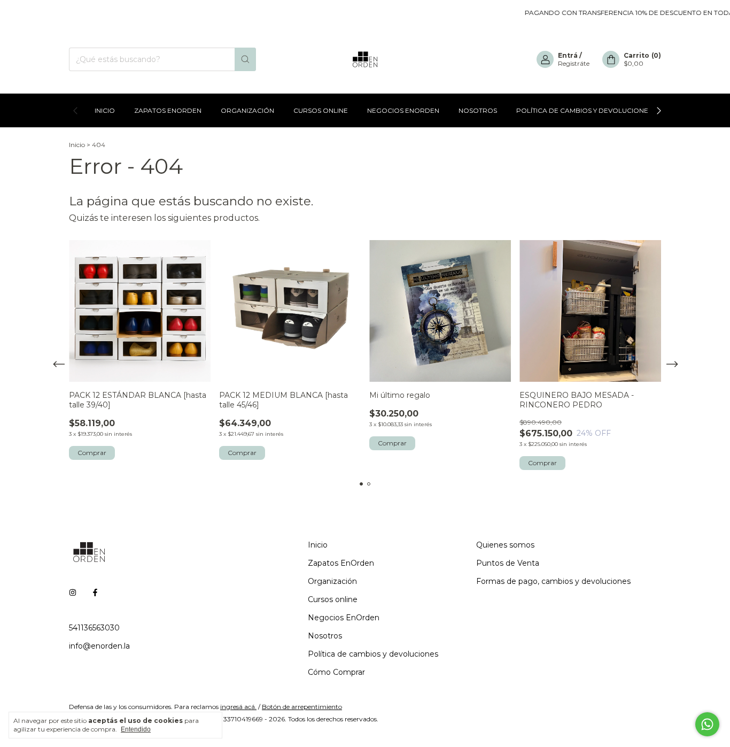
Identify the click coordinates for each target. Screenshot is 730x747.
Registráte (573, 63)
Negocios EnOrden (403, 110)
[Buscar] (245, 59)
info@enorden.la (99, 646)
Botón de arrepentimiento (302, 707)
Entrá (568, 55)
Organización (247, 110)
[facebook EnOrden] (95, 592)
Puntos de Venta (507, 563)
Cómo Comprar (336, 672)
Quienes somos (505, 545)
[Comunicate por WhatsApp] (707, 724)
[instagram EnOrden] (72, 592)
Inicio (105, 110)
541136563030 (94, 628)
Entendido (136, 729)
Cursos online (320, 110)
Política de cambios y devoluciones (584, 110)
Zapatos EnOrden (167, 110)
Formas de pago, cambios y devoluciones (553, 581)
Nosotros (478, 110)
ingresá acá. (238, 707)
